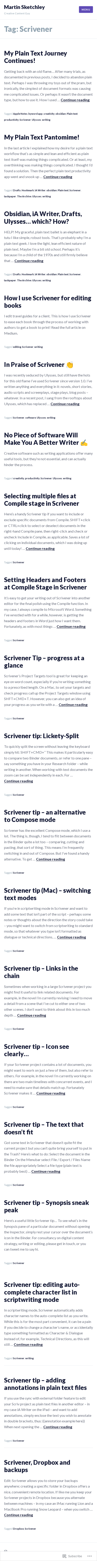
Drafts (17, 190)
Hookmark (28, 190)
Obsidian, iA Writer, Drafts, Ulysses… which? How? (43, 217)
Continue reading (75, 100)
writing (46, 119)
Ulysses (36, 119)
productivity (11, 119)
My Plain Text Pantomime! (41, 137)
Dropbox (18, 1528)
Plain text (72, 113)
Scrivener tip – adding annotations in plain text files (45, 1383)
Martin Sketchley (24, 7)
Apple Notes (20, 113)
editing (17, 346)
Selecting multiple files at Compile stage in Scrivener (41, 499)
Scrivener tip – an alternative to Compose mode (45, 815)
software (30, 417)
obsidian (60, 113)
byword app (35, 113)
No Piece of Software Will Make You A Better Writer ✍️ (46, 438)
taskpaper (10, 196)
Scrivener (25, 119)
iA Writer (40, 190)
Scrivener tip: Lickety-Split (41, 736)
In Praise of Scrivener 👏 (38, 364)
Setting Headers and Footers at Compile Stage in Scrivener (45, 583)
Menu (86, 9)
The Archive (24, 196)
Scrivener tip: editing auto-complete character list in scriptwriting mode (42, 1292)
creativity (49, 113)
